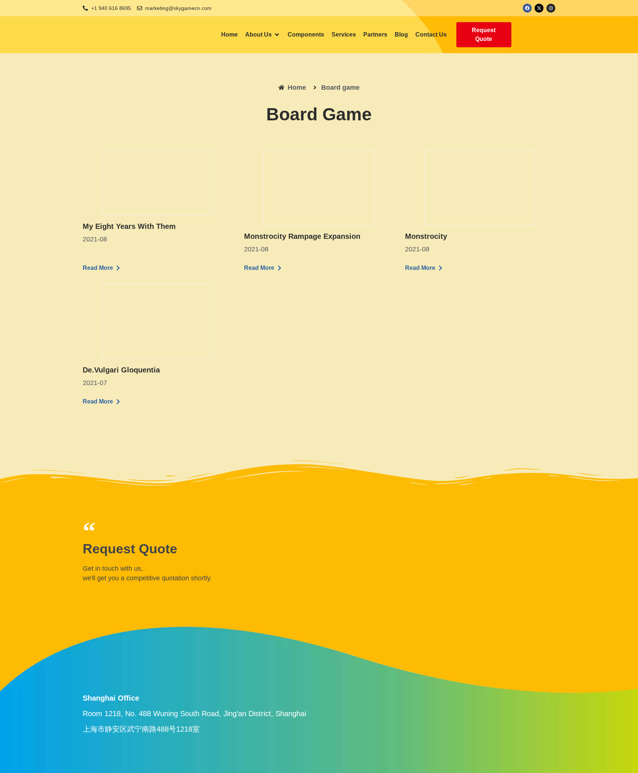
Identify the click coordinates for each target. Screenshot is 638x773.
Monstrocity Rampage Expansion (302, 236)
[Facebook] (527, 8)
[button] (262, 34)
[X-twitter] (539, 8)
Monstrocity (426, 236)
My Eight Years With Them (129, 226)
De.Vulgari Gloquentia (121, 370)
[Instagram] (550, 8)
